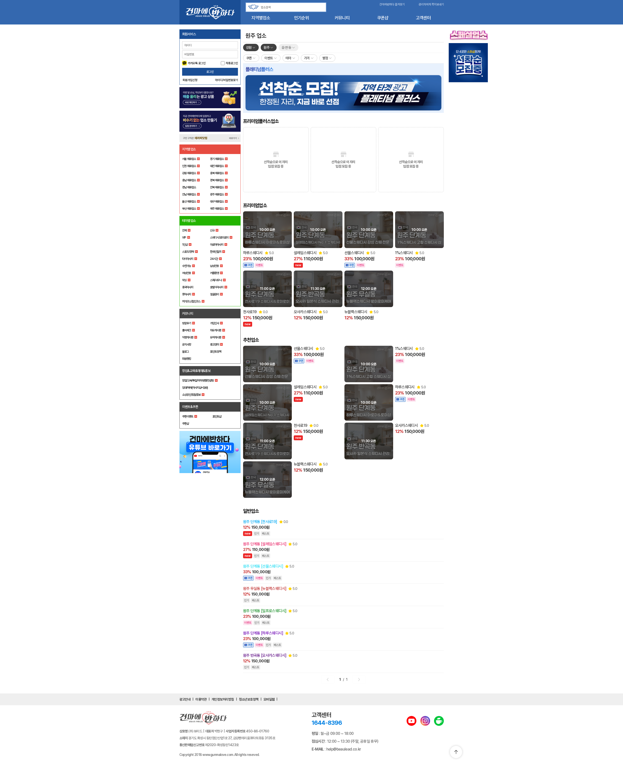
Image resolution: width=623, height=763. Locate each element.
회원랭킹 (186, 358)
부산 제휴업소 (189, 208)
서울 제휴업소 (189, 159)
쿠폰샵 (382, 17)
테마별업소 (189, 221)
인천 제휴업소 (189, 166)
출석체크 (186, 330)
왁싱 (184, 280)
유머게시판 (215, 337)
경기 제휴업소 (217, 159)
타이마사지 (187, 259)
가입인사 (214, 323)
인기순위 (301, 17)
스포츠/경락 (188, 251)
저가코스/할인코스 (191, 301)
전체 (184, 230)
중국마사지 (187, 287)
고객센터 (423, 17)
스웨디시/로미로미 (219, 237)
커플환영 (214, 273)
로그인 (210, 71)
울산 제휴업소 (189, 201)
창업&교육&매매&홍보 (196, 371)
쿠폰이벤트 (187, 416)
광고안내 (185, 699)
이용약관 (201, 699)
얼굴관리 (214, 294)
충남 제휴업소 (189, 180)
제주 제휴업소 (217, 208)
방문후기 (186, 323)
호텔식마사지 (216, 287)
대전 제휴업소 (217, 166)
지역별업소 (260, 17)
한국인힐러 (215, 251)
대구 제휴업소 (217, 201)
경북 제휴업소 (217, 180)
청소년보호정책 (249, 699)
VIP (184, 237)
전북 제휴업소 (217, 187)
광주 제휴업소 (217, 194)
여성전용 (186, 273)
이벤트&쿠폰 (190, 407)
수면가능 (186, 266)
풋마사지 (186, 294)
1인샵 (185, 244)
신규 (212, 230)
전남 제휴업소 (189, 194)
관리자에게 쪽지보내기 (431, 4)
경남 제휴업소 (189, 187)
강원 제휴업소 (189, 173)
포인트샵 (216, 416)
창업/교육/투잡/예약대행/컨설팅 (198, 380)
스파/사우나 (216, 280)
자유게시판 (215, 330)
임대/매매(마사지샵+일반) (195, 387)
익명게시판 (187, 337)
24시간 (214, 259)
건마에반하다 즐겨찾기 (392, 4)
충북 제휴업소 (217, 173)
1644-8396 (327, 722)
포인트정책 (215, 351)
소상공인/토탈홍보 (191, 394)
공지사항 (186, 344)
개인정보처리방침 (223, 699)
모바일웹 (269, 699)
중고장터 (214, 344)
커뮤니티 (342, 17)
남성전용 (214, 266)
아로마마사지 (216, 244)
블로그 (185, 351)
